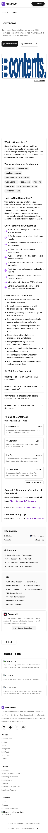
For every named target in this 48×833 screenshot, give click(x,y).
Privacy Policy (14, 828)
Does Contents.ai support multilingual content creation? (20, 387)
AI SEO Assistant (11, 563)
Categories (6, 749)
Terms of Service (27, 828)
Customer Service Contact (26, 507)
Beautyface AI (7, 780)
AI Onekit (5, 783)
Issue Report (39, 81)
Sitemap (4, 758)
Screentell (5, 770)
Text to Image (27, 555)
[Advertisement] (24, 110)
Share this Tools (30, 44)
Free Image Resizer (9, 790)
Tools (4, 12)
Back (10, 642)
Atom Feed (6, 755)
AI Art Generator (26, 566)
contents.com (38, 540)
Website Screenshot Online (12, 774)
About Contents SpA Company (23, 501)
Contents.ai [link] (13, 12)
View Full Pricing (32, 483)
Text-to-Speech (11, 559)
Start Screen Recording (22, 628)
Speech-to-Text (25, 559)
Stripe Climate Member (10, 808)
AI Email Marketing (11, 566)
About (4, 802)
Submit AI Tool (7, 739)
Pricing (4, 742)
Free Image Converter (10, 777)
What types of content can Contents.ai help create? (21, 378)
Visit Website (11, 44)
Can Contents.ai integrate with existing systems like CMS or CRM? (21, 397)
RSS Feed (5, 752)
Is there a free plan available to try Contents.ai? (19, 406)
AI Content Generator (13, 555)
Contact (5, 805)
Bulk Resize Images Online (11, 787)
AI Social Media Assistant (28, 563)
